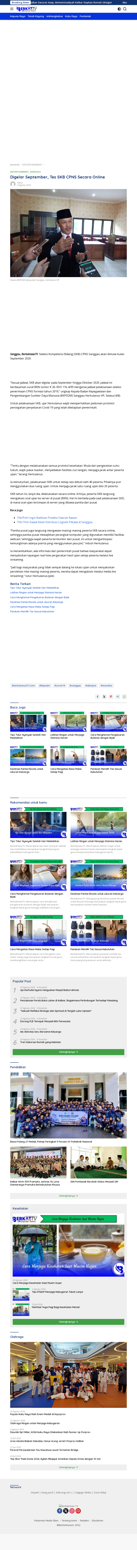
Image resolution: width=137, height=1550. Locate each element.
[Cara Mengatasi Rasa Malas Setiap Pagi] (68, 755)
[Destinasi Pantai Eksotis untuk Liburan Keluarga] (28, 755)
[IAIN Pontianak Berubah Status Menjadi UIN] (99, 1162)
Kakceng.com (63, 1492)
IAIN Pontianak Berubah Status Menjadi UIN (94, 1181)
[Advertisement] (68, 50)
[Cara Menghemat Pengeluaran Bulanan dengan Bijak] (109, 721)
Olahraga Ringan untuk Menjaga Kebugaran (35, 1423)
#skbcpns (90, 685)
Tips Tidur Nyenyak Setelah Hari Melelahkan (34, 587)
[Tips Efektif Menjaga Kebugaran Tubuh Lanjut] (21, 1294)
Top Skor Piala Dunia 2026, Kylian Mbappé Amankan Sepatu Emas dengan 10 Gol (55, 1458)
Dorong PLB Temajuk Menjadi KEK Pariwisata (45, 1021)
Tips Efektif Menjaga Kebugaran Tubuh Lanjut (57, 1291)
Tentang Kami (69, 1520)
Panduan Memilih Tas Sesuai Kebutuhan (32, 611)
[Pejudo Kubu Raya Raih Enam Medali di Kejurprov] (68, 1375)
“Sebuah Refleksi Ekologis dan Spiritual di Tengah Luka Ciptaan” (56, 1010)
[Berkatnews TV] (26, 9)
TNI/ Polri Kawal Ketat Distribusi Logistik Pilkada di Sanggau (55, 522)
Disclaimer (97, 1520)
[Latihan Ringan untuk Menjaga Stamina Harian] (68, 721)
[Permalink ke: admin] (13, 183)
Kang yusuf (47, 1492)
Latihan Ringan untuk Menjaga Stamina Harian (36, 592)
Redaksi (84, 1520)
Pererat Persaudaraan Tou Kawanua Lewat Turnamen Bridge (44, 1450)
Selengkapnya (67, 1051)
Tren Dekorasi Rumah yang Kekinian (40, 1042)
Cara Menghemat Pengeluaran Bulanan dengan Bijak (39, 597)
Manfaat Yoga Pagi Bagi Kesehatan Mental (56, 1307)
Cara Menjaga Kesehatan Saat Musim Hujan (37, 1282)
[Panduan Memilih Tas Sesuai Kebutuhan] (109, 755)
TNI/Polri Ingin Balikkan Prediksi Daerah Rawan (47, 518)
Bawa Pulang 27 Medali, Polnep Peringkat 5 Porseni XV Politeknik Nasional (51, 1141)
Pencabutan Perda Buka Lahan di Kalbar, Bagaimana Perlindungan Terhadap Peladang (69, 1000)
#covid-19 (59, 685)
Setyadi (35, 1492)
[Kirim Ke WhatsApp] (124, 696)
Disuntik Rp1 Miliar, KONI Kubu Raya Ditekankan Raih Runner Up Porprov (50, 1432)
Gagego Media (83, 1492)
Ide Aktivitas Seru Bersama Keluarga (40, 1031)
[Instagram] (72, 1511)
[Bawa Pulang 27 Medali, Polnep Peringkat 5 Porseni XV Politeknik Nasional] (68, 1105)
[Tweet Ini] (104, 696)
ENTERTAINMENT (19, 171)
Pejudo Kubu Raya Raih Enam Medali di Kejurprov (38, 1414)
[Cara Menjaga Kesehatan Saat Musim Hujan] (68, 1245)
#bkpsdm (44, 685)
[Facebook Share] (97, 696)
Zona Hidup (100, 1492)
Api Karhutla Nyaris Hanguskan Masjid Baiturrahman (49, 990)
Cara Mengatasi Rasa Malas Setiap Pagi (32, 606)
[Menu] (12, 9)
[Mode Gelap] (119, 9)
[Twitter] (65, 1511)
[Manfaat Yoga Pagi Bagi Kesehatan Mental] (21, 1309)
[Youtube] (78, 1511)
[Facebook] (59, 1511)
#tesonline (106, 685)
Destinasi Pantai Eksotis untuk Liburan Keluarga (36, 602)
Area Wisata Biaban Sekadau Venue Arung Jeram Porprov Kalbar (47, 1441)
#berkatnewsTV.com (23, 685)
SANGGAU (35, 171)
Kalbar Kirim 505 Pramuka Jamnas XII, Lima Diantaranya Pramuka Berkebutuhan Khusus (35, 1183)
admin (20, 182)
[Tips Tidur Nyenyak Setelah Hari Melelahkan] (28, 721)
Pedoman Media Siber (46, 1520)
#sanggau (75, 685)
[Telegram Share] (117, 696)
